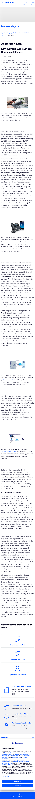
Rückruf (20, 796)
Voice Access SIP (7, 380)
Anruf (12, 796)
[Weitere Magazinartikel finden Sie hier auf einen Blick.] (17, 690)
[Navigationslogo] (7, 2)
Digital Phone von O (9, 451)
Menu (32, 5)
